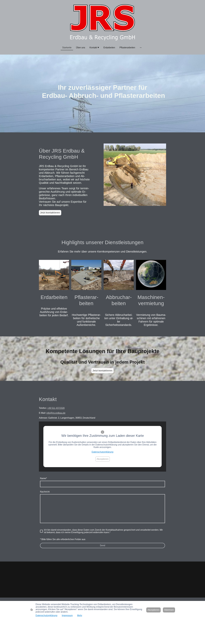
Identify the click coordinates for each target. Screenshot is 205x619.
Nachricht (45, 492)
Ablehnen (169, 610)
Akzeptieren (102, 459)
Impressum (67, 615)
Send (102, 545)
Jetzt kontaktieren (50, 212)
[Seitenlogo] (102, 22)
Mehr (79, 615)
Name (43, 478)
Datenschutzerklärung (102, 452)
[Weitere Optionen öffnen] (141, 47)
